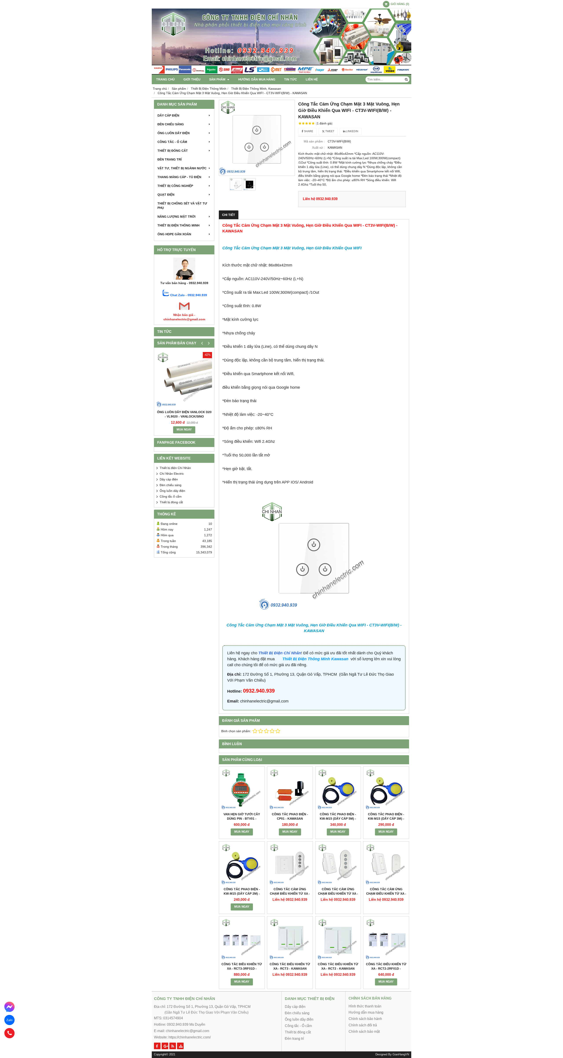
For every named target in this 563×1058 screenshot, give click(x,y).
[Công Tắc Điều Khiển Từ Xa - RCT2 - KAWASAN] (338, 939)
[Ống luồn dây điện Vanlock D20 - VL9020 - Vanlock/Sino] (184, 380)
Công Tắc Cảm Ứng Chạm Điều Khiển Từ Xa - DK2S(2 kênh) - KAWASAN (338, 893)
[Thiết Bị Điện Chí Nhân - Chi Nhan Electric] (281, 73)
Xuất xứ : (318, 147)
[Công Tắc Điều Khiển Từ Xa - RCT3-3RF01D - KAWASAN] (241, 939)
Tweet (329, 131)
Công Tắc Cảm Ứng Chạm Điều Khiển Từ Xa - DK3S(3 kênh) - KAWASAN (290, 893)
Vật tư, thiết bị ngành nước (182, 168)
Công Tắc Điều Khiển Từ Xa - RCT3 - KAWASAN (290, 966)
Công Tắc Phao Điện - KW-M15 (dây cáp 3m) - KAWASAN (386, 818)
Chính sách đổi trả (363, 1025)
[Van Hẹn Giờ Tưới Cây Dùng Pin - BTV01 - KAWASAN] (241, 789)
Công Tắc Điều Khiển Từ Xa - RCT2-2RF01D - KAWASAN (386, 968)
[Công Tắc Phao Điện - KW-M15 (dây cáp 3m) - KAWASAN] (386, 789)
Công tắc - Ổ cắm (172, 142)
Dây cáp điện (168, 115)
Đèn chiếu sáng (170, 124)
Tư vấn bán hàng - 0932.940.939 (184, 283)
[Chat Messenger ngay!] (9, 1007)
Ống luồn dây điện (173, 133)
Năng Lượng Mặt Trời (176, 216)
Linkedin (351, 131)
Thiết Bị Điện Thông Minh (178, 225)
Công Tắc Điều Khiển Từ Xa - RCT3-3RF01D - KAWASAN (241, 968)
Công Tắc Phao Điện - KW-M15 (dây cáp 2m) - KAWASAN (242, 893)
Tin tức (290, 79)
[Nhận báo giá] (184, 310)
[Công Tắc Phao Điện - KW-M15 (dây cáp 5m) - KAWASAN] (338, 789)
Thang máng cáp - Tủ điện (179, 177)
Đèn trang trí (169, 159)
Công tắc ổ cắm (171, 496)
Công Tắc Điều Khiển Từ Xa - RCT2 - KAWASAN (338, 966)
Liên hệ (312, 79)
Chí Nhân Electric (172, 473)
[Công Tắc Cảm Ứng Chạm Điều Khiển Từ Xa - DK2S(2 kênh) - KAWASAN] (338, 864)
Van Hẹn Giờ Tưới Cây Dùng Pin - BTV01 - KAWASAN (241, 818)
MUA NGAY (184, 429)
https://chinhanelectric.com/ (189, 1037)
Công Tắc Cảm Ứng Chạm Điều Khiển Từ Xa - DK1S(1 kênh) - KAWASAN (386, 893)
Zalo (9, 1020)
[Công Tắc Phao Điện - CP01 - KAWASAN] (290, 789)
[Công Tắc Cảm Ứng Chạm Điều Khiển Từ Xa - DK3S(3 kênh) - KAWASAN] (290, 864)
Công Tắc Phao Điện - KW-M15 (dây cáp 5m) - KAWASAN (338, 818)
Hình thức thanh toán (365, 1006)
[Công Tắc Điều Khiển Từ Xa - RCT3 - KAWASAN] (290, 939)
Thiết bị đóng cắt (172, 150)
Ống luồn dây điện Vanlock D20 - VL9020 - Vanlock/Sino (184, 414)
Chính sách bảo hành (365, 1019)
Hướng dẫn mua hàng (256, 79)
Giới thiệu (191, 79)
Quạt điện (165, 194)
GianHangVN (401, 1054)
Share (308, 131)
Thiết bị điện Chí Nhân (175, 468)
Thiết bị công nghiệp (175, 186)
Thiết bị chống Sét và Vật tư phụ (182, 206)
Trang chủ (165, 79)
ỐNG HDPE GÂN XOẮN (174, 234)
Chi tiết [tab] (228, 215)
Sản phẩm (217, 79)
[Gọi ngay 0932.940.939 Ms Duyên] (9, 1033)
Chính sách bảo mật (364, 1031)
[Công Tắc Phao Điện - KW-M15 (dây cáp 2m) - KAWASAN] (241, 864)
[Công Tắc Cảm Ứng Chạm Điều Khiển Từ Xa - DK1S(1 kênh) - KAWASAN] (386, 864)
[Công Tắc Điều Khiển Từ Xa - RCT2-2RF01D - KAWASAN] (386, 939)
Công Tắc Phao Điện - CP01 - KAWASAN (290, 816)
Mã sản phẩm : (314, 141)
